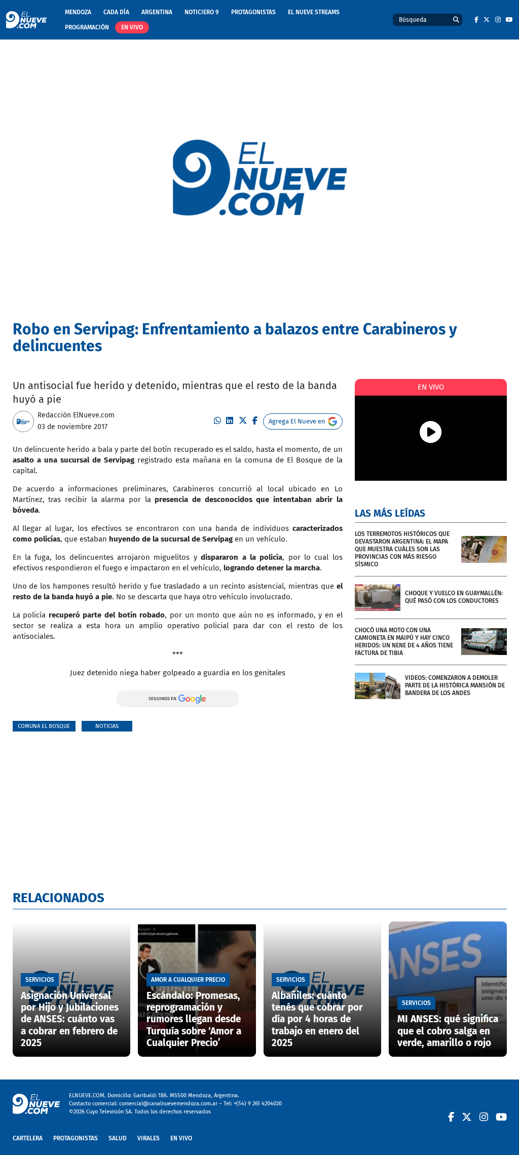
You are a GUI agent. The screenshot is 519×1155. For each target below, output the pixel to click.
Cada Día (116, 12)
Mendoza (78, 12)
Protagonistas (253, 12)
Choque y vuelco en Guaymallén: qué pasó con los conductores (454, 597)
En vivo (132, 27)
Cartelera (28, 1138)
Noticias (107, 726)
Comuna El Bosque (44, 726)
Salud (117, 1138)
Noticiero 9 (201, 12)
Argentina (156, 12)
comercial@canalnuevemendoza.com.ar (168, 1103)
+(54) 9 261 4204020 (258, 1103)
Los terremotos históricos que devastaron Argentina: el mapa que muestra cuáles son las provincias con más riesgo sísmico (402, 549)
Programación (87, 27)
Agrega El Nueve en (297, 421)
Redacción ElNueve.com (76, 415)
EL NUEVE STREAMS (314, 12)
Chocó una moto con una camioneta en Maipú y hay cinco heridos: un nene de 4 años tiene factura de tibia (404, 642)
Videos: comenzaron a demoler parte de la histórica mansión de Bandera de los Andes (455, 685)
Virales (148, 1138)
